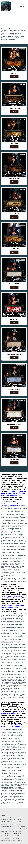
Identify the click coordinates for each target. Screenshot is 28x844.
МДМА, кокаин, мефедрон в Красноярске (12, 831)
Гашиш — (24, 538)
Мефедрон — (4, 613)
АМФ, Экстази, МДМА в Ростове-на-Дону (12, 817)
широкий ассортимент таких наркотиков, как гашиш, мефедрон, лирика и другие (13, 493)
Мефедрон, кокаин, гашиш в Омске (11, 821)
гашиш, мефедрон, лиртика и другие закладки (12, 606)
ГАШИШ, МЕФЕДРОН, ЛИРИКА (12, 712)
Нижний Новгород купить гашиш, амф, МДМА (14, 828)
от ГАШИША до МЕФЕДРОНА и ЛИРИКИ (12, 726)
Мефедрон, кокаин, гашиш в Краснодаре (12, 819)
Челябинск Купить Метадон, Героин (11, 833)
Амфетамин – (4, 560)
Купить (14, 76)
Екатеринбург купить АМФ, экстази (11, 824)
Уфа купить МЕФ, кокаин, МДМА (10, 838)
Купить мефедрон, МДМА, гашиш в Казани (13, 826)
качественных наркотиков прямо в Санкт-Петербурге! (12, 597)
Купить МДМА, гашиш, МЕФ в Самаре (11, 836)
